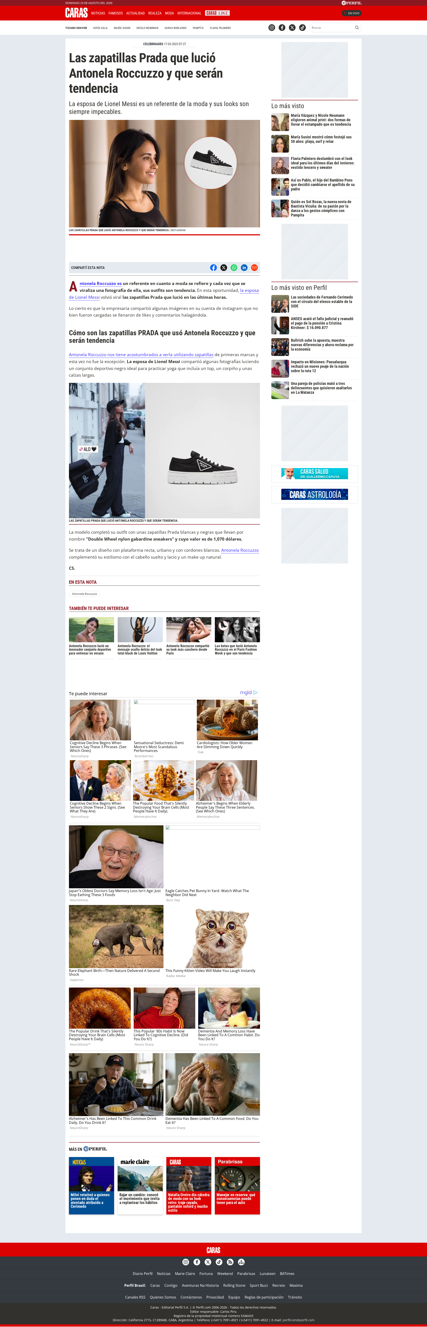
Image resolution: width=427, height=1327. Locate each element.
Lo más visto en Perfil (299, 287)
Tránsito (295, 1297)
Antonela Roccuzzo (240, 550)
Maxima (296, 1285)
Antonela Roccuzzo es (101, 283)
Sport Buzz (259, 1285)
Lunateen (268, 1273)
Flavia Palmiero (220, 28)
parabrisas (237, 1162)
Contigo (170, 1285)
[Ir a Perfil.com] (352, 3)
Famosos (116, 13)
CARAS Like (217, 12)
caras (188, 1162)
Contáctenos (191, 1297)
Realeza (154, 13)
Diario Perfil (143, 1273)
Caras (155, 1285)
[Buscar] (357, 27)
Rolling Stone (234, 1285)
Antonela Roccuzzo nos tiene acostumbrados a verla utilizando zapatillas (141, 354)
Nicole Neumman (147, 28)
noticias (91, 1162)
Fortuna (206, 1273)
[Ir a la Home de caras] (76, 16)
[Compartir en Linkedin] (244, 267)
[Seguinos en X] (292, 27)
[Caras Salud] (314, 477)
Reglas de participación (264, 1297)
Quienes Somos (163, 1297)
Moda (169, 13)
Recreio (278, 1285)
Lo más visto (287, 106)
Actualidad (135, 13)
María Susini (122, 28)
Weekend (225, 1273)
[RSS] (230, 1262)
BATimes (287, 1273)
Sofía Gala (100, 28)
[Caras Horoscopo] (314, 498)
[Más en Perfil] (95, 1149)
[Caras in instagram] (271, 27)
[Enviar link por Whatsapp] (234, 267)
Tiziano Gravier (76, 28)
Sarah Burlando (176, 28)
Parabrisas (246, 1273)
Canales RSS (135, 1297)
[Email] (254, 267)
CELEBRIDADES (153, 44)
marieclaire (140, 1162)
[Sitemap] (241, 1262)
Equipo (234, 1297)
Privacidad (215, 1297)
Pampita (198, 28)
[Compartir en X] (223, 267)
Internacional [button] (189, 13)
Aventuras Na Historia (200, 1285)
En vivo (353, 13)
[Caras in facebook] (282, 27)
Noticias (98, 13)
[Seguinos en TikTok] (302, 27)
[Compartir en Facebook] (213, 267)
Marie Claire (185, 1273)
